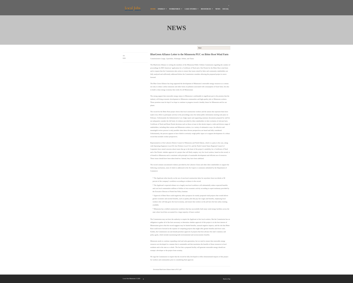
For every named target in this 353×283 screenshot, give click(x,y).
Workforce (175, 9)
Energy (161, 9)
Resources (206, 9)
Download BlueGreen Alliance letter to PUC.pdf (167, 269)
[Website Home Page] (132, 9)
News (217, 9)
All (124, 55)
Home (153, 9)
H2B (124, 58)
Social (225, 9)
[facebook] (228, 5)
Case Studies (191, 9)
